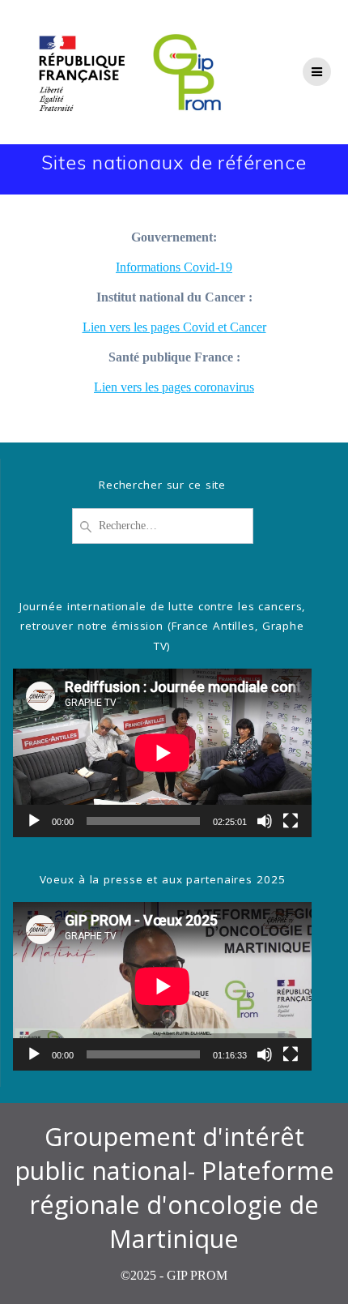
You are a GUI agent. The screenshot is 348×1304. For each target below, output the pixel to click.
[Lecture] (34, 821)
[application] (162, 753)
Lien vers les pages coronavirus (174, 387)
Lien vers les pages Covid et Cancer (174, 327)
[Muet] (265, 821)
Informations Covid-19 (174, 267)
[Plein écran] (290, 821)
